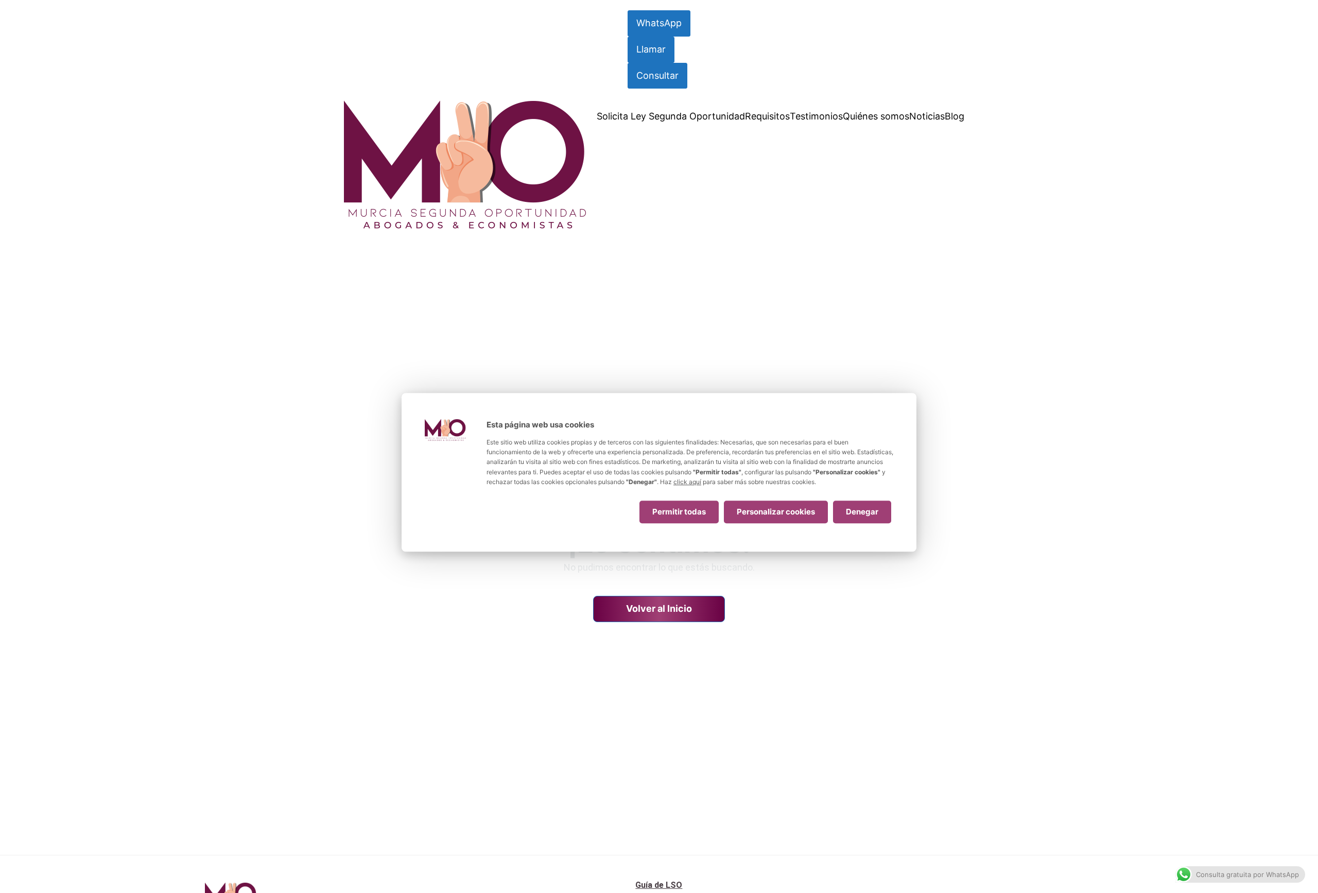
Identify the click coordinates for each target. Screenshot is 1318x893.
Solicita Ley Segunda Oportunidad (671, 116)
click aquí (687, 482)
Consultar (657, 75)
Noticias (927, 116)
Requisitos (767, 116)
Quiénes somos (876, 116)
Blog (954, 116)
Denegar (862, 512)
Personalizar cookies (776, 512)
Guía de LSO (658, 885)
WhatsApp (659, 23)
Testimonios (816, 116)
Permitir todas (679, 512)
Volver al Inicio (659, 608)
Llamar (651, 49)
